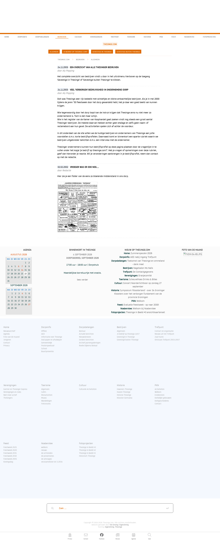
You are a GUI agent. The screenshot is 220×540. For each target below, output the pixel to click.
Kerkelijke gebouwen (163, 398)
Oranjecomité (145, 275)
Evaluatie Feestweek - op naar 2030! (141, 304)
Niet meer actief (10, 395)
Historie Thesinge (124, 395)
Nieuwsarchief (9, 331)
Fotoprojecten (209, 37)
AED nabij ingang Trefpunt (143, 256)
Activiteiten (159, 389)
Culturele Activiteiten (87, 389)
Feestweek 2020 (10, 450)
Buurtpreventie (47, 351)
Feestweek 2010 (10, 456)
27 (29, 304)
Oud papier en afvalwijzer (51, 339)
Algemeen (54, 52)
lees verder (82, 279)
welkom (44, 447)
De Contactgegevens (143, 271)
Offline (44, 331)
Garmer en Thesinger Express (15, 389)
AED (43, 334)
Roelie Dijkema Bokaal (88, 345)
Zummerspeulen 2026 (141, 253)
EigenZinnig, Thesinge (113, 527)
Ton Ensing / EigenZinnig (119, 525)
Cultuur (78, 37)
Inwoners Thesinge (124, 389)
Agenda (6, 334)
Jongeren (7, 339)
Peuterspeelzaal (47, 345)
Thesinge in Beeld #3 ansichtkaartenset (145, 312)
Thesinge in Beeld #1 (87, 453)
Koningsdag (8, 462)
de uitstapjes (46, 459)
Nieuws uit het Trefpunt (164, 334)
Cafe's (43, 392)
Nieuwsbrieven (85, 337)
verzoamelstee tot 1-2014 (52, 462)
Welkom (140, 300)
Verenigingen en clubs (12, 392)
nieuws (44, 450)
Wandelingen (46, 401)
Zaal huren (159, 337)
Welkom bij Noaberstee (144, 308)
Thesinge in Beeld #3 (87, 447)
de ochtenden (46, 453)
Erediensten (159, 395)
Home (6, 37)
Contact (6, 342)
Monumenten (46, 395)
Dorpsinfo (22, 37)
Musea (44, 398)
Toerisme (131, 37)
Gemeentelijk (46, 342)
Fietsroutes (46, 403)
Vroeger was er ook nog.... (84, 166)
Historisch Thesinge (87, 456)
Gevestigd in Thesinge (102, 52)
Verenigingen (96, 37)
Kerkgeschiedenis (162, 401)
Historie (147, 37)
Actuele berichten (86, 334)
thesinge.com (63, 59)
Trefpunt (115, 37)
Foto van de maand (11, 337)
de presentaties (47, 456)
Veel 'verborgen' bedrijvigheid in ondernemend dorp (99, 89)
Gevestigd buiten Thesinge (128, 52)
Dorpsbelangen (42, 37)
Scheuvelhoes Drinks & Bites (143, 279)
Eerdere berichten (86, 339)
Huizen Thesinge (123, 392)
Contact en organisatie (164, 331)
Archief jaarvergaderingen (89, 342)
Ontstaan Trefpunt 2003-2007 (167, 339)
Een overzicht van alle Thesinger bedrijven (94, 67)
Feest (173, 37)
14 (22, 270)
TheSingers (7, 398)
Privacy (6, 345)
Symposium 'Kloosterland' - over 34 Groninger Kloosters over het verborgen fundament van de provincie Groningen (139, 294)
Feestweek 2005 (10, 459)
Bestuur (82, 331)
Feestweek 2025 (10, 447)
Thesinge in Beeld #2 (87, 450)
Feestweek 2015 (10, 453)
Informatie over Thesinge (51, 337)
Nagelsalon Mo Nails (143, 267)
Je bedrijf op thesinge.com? (75, 52)
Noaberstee (189, 37)
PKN (161, 37)
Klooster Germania (124, 398)
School (44, 348)
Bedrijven (62, 37)
